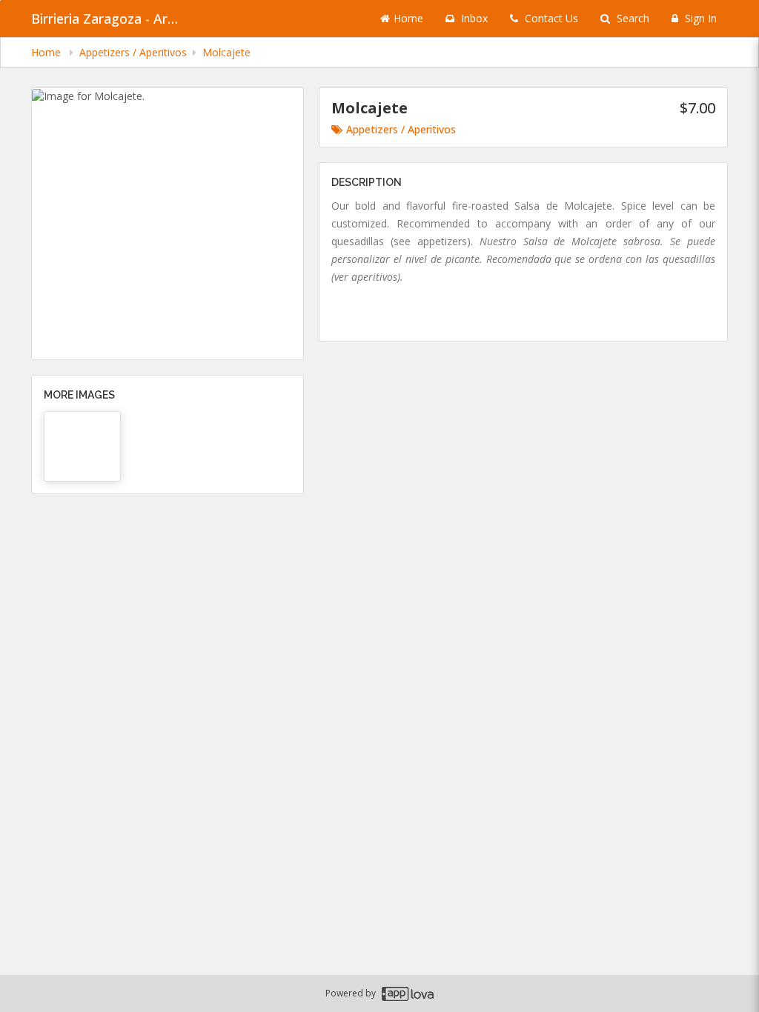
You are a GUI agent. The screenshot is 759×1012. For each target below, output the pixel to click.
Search (631, 18)
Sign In (699, 18)
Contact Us (550, 18)
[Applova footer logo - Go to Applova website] (408, 994)
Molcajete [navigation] (226, 52)
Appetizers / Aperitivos (401, 129)
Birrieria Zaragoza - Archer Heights (105, 18)
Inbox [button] (473, 18)
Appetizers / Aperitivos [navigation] (133, 52)
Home (408, 18)
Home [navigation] (47, 52)
